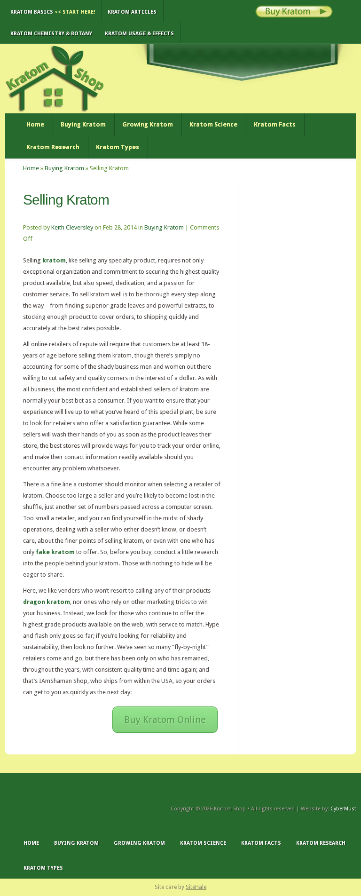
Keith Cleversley (72, 227)
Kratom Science (213, 124)
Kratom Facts (275, 124)
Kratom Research (52, 147)
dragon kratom (46, 601)
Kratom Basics (52, 12)
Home (35, 124)
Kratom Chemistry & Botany (51, 34)
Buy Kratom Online (165, 719)
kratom (54, 260)
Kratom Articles (132, 12)
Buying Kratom (83, 124)
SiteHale (196, 887)
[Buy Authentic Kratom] (294, 15)
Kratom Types (117, 147)
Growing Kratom (147, 124)
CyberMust (343, 809)
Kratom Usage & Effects (139, 34)
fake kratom (55, 551)
